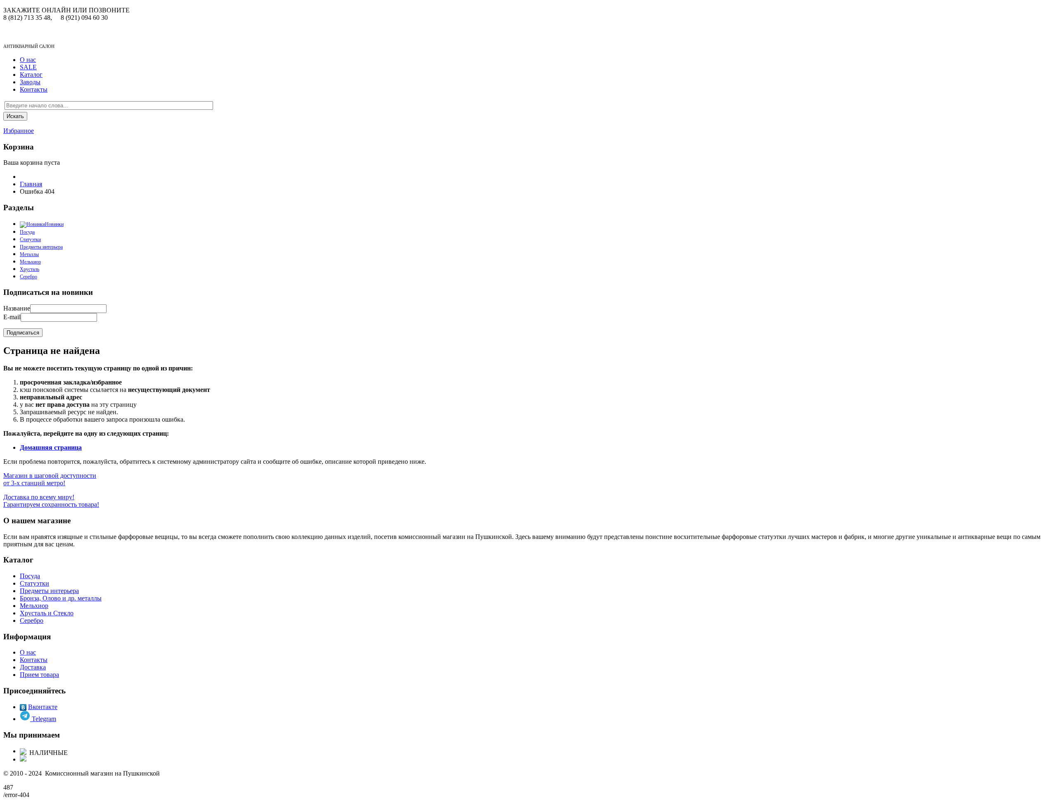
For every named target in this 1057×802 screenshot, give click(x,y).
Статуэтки (30, 239)
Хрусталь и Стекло (46, 613)
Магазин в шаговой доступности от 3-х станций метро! (49, 479)
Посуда (30, 575)
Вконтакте (42, 706)
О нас (28, 59)
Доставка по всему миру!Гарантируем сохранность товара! (51, 501)
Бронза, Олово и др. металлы (61, 598)
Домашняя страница (51, 447)
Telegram (43, 718)
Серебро (28, 277)
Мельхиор (30, 262)
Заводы (30, 81)
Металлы (29, 254)
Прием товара (39, 674)
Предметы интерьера (41, 247)
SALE (28, 67)
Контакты (33, 89)
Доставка (33, 667)
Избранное (18, 130)
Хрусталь (29, 269)
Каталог (31, 74)
